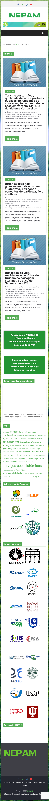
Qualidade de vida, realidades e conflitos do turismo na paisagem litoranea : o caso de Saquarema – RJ (22, 278)
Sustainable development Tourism (16, 297)
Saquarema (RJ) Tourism (35, 293)
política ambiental (28, 459)
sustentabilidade (20, 118)
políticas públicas (11, 116)
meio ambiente (36, 451)
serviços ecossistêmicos (22, 466)
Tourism (29, 118)
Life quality (38, 114)
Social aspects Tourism (31, 295)
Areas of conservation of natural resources (19, 114)
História (15, 449)
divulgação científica (27, 442)
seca (33, 462)
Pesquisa (28, 782)
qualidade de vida (33, 116)
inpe (38, 449)
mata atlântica (24, 452)
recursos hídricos (26, 462)
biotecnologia (29, 435)
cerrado (13, 438)
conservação (21, 438)
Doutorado (19, 782)
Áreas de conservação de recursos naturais (21, 112)
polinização (15, 459)
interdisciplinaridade (9, 452)
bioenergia (21, 435)
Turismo (35, 118)
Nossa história (9, 782)
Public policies (22, 116)
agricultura (6, 432)
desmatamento (11, 441)
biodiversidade (10, 435)
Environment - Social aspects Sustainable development (23, 199)
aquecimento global (29, 432)
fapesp (23, 445)
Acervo (35, 782)
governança (8, 449)
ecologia (7, 445)
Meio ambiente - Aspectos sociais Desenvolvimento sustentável (22, 202)
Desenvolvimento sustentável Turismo (18, 291)
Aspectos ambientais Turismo (17, 287)
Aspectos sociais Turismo (13, 289)
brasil (35, 435)
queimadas (16, 462)
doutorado (38, 442)
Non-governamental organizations (17, 206)
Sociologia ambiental (9, 470)
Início (18, 44)
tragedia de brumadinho (35, 474)
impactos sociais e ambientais (27, 449)
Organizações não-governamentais (17, 208)
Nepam (38, 455)
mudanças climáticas (15, 455)
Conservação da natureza (34, 438)
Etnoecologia (15, 445)
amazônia (15, 431)
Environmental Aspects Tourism (15, 293)
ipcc (16, 452)
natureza (32, 455)
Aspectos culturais (33, 287)
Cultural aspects (28, 289)
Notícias (42, 782)
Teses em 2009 (10, 179)
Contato (24, 785)
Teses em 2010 (10, 91)
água (37, 477)
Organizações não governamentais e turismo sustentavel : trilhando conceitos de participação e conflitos (24, 189)
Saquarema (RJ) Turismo (14, 295)
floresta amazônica (35, 445)
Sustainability (9, 118)
